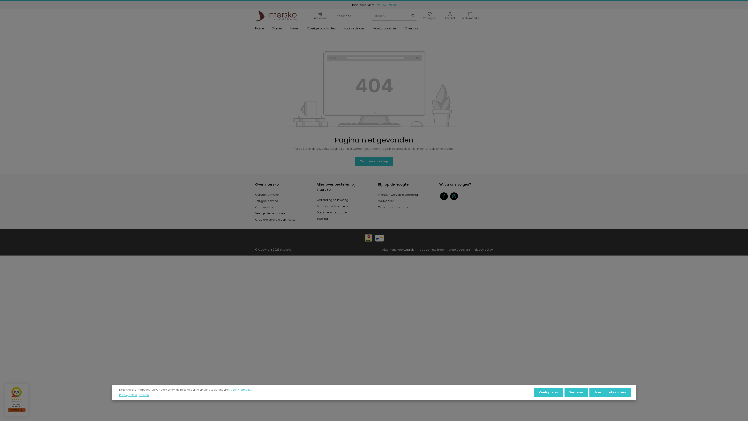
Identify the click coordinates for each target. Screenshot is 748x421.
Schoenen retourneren (332, 206)
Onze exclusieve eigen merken (276, 220)
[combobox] (390, 16)
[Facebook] (444, 196)
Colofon (144, 395)
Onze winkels (264, 207)
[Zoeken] (412, 16)
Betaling (322, 219)
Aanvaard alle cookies (610, 392)
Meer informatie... (241, 389)
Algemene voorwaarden (399, 250)
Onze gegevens (460, 250)
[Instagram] (454, 196)
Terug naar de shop (374, 161)
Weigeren (576, 392)
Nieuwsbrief (385, 201)
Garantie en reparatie (332, 212)
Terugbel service (266, 201)
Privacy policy (483, 250)
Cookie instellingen (432, 250)
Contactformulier (267, 195)
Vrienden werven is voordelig (398, 195)
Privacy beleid (128, 395)
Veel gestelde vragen (270, 213)
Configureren (548, 392)
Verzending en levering (332, 200)
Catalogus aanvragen (393, 207)
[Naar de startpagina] (276, 16)
